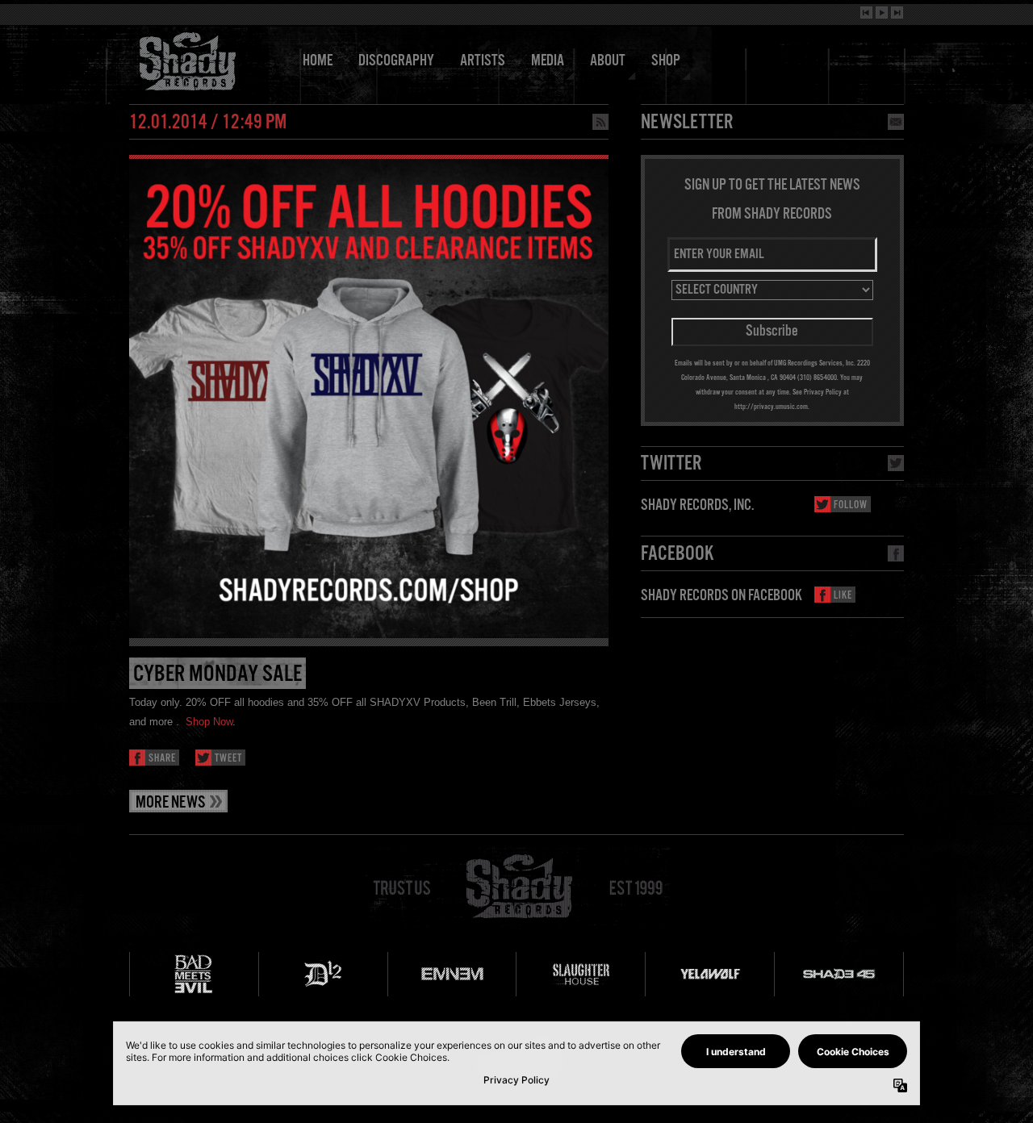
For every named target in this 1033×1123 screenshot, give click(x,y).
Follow (851, 505)
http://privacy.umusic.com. (771, 406)
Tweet (228, 759)
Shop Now (209, 722)
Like (843, 596)
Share (162, 759)
